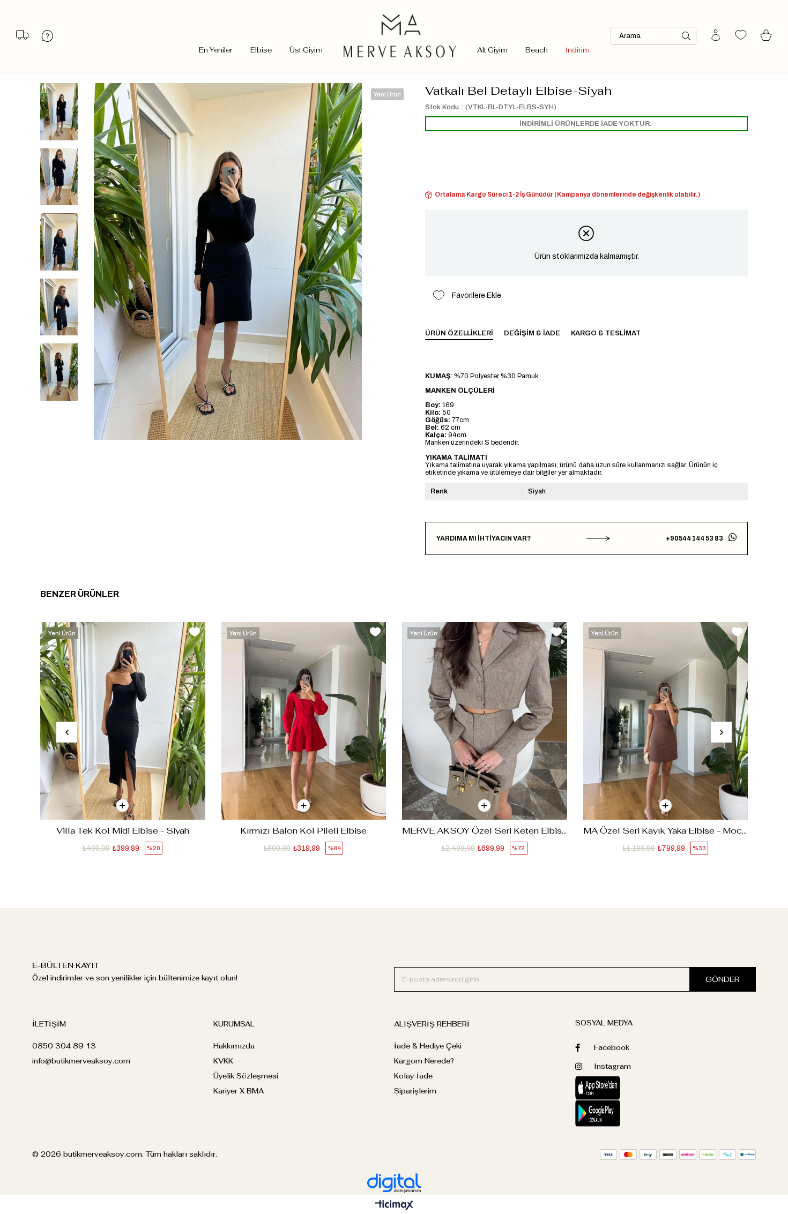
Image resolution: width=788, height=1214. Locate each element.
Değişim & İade (532, 333)
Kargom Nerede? (424, 1061)
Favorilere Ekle (194, 631)
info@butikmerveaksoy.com (81, 1061)
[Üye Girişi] (716, 35)
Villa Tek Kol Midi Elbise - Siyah (122, 830)
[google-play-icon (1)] (620, 1113)
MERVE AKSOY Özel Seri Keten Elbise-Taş (484, 830)
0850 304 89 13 (64, 1046)
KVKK (223, 1061)
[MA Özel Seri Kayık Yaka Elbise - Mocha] (665, 721)
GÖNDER (722, 979)
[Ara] (686, 35)
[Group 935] (678, 1154)
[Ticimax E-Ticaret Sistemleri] (394, 1205)
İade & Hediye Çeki (428, 1046)
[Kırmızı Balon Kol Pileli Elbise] (303, 721)
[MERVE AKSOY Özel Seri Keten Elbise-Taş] (484, 721)
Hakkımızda (234, 1046)
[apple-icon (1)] (620, 1088)
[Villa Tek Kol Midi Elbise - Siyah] (122, 721)
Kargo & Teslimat (606, 333)
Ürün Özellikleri (459, 333)
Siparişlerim (415, 1091)
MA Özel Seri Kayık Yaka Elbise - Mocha (665, 830)
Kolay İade (413, 1076)
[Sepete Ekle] (122, 805)
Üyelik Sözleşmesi (245, 1076)
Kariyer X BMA (238, 1091)
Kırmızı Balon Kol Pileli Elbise (303, 830)
